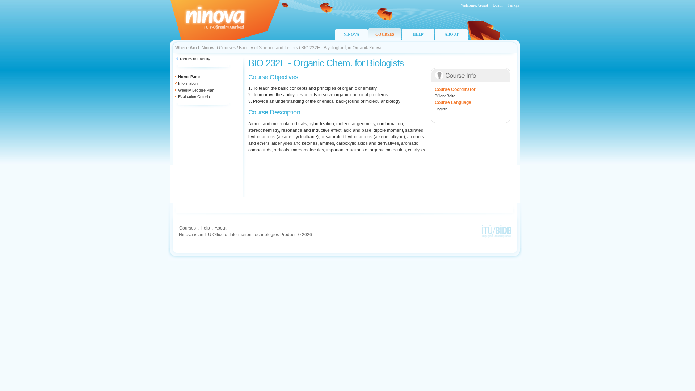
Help (205, 228)
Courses (227, 47)
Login (498, 5)
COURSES (384, 34)
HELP (418, 34)
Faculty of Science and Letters (268, 47)
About (220, 228)
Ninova (209, 47)
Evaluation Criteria (194, 96)
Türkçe (513, 5)
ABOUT (452, 34)
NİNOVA (351, 34)
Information (188, 83)
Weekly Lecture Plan (196, 90)
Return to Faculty (195, 59)
